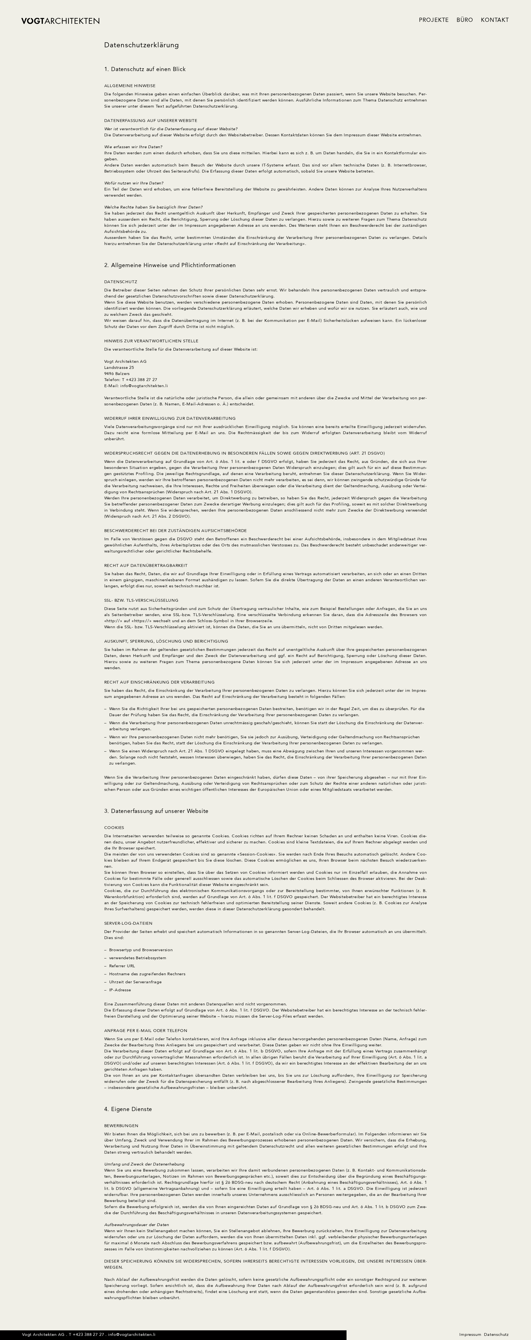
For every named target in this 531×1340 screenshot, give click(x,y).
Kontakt (495, 20)
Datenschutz (496, 1335)
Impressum (470, 1335)
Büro (465, 20)
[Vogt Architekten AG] (60, 20)
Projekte (434, 20)
